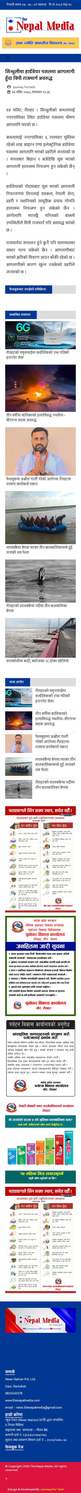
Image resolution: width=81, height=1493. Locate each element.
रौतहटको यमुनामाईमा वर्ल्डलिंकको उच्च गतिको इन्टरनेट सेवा (52, 696)
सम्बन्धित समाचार (20, 315)
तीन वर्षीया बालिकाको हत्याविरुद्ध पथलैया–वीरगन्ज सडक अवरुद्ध (55, 719)
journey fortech (24, 87)
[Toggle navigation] (8, 58)
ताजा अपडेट (16, 682)
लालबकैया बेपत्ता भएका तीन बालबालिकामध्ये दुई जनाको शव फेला (55, 764)
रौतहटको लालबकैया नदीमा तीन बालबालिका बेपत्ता (55, 785)
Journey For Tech (52, 1489)
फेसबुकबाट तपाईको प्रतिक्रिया (27, 289)
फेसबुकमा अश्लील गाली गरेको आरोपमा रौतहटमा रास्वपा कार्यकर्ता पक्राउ (52, 741)
